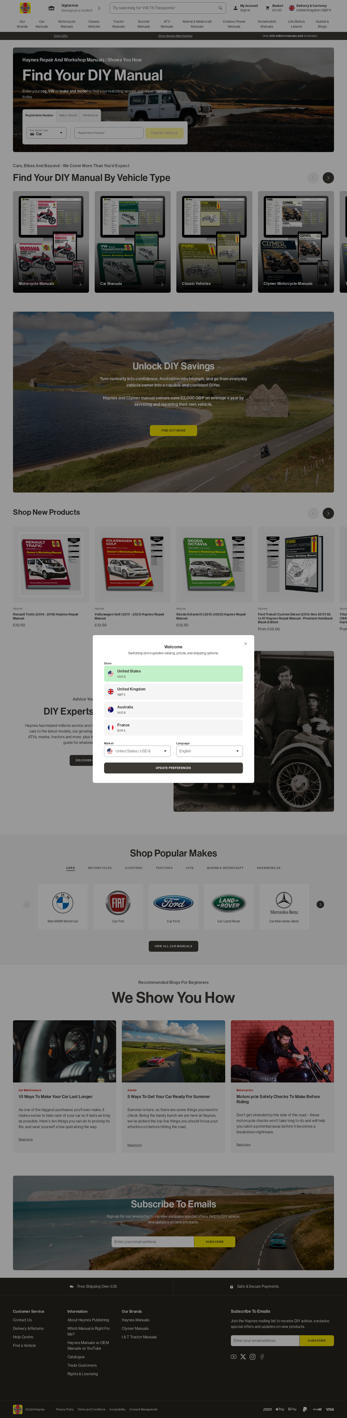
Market (109, 743)
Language (183, 743)
